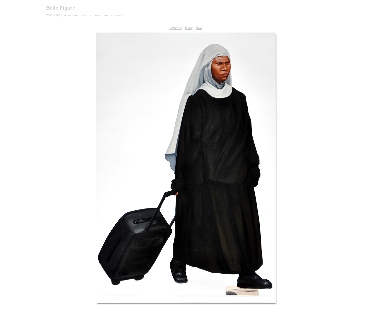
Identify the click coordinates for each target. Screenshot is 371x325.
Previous (176, 28)
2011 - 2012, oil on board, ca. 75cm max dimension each (85, 15)
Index (189, 28)
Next (199, 28)
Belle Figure (60, 8)
